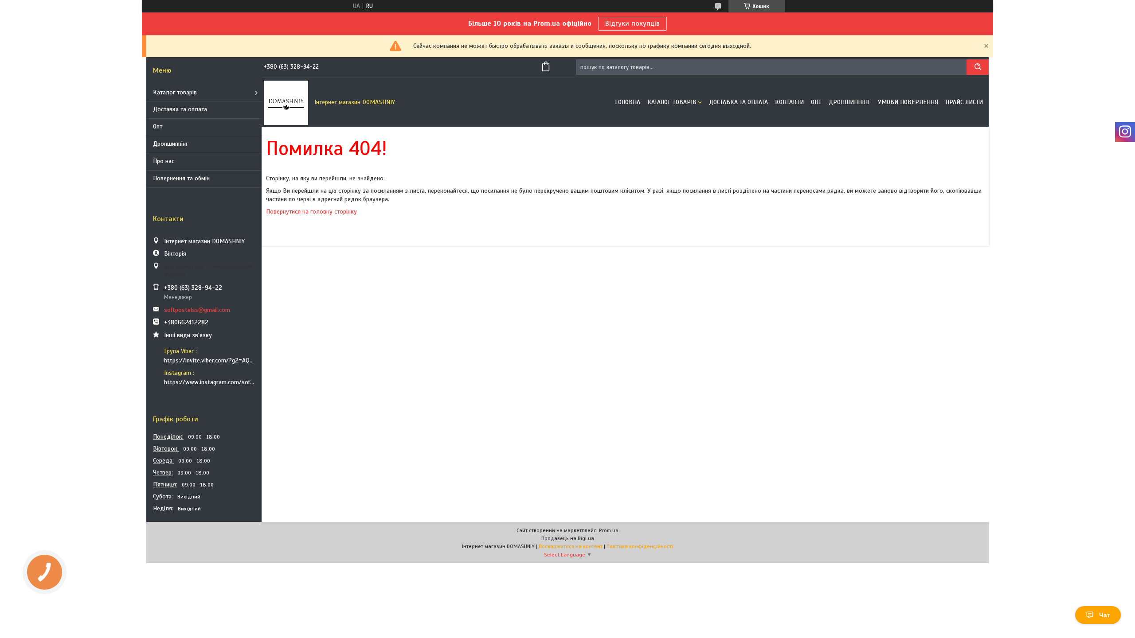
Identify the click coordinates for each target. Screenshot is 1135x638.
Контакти (789, 102)
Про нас (163, 161)
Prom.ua (608, 530)
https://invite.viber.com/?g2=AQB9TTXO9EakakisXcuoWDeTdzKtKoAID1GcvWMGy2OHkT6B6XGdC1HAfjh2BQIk (209, 360)
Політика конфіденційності (640, 546)
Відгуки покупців (632, 23)
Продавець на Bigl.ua (567, 538)
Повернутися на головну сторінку (311, 211)
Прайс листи (964, 102)
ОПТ (816, 102)
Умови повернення (908, 102)
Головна (627, 102)
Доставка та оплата (180, 109)
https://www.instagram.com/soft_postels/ (209, 382)
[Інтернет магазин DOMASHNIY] (286, 102)
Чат (1104, 615)
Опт (157, 126)
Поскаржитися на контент (571, 546)
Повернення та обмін (181, 178)
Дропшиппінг (170, 144)
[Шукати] (978, 67)
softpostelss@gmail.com (197, 310)
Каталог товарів (175, 92)
